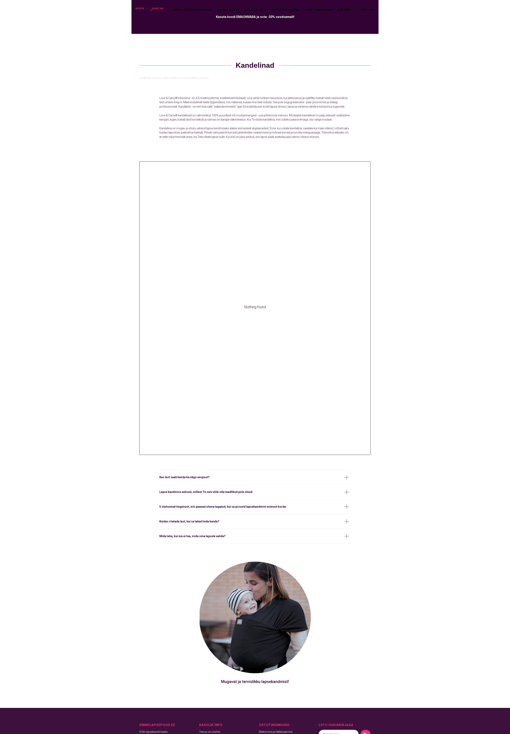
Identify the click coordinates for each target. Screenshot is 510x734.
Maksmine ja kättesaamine (275, 731)
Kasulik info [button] (255, 9)
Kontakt (344, 9)
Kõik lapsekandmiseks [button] (193, 9)
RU (364, 9)
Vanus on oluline (209, 731)
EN (372, 9)
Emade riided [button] (228, 9)
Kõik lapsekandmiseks (153, 731)
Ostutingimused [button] (286, 9)
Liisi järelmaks (318, 9)
